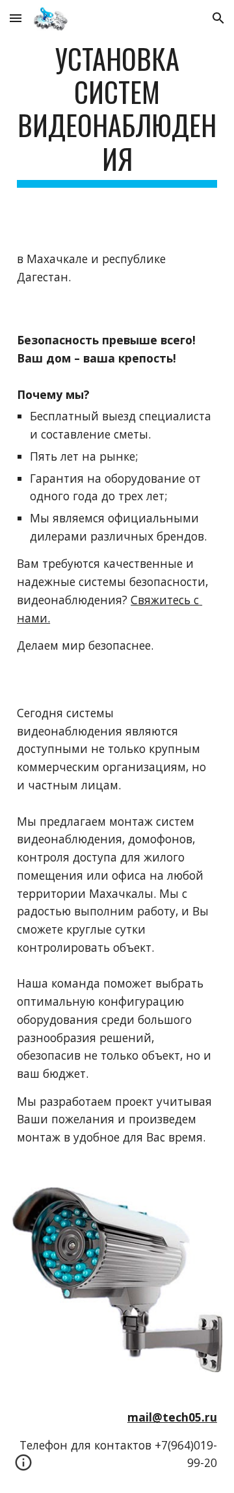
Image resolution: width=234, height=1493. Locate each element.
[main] (117, 114)
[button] (15, 18)
